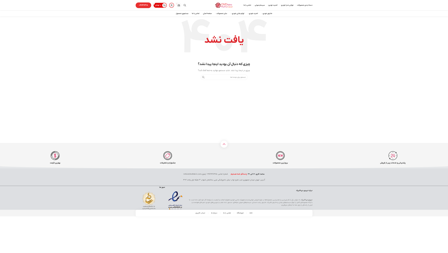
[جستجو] (184, 5)
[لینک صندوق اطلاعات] (393, 157)
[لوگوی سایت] (224, 5)
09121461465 (143, 5)
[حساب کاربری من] (171, 5)
